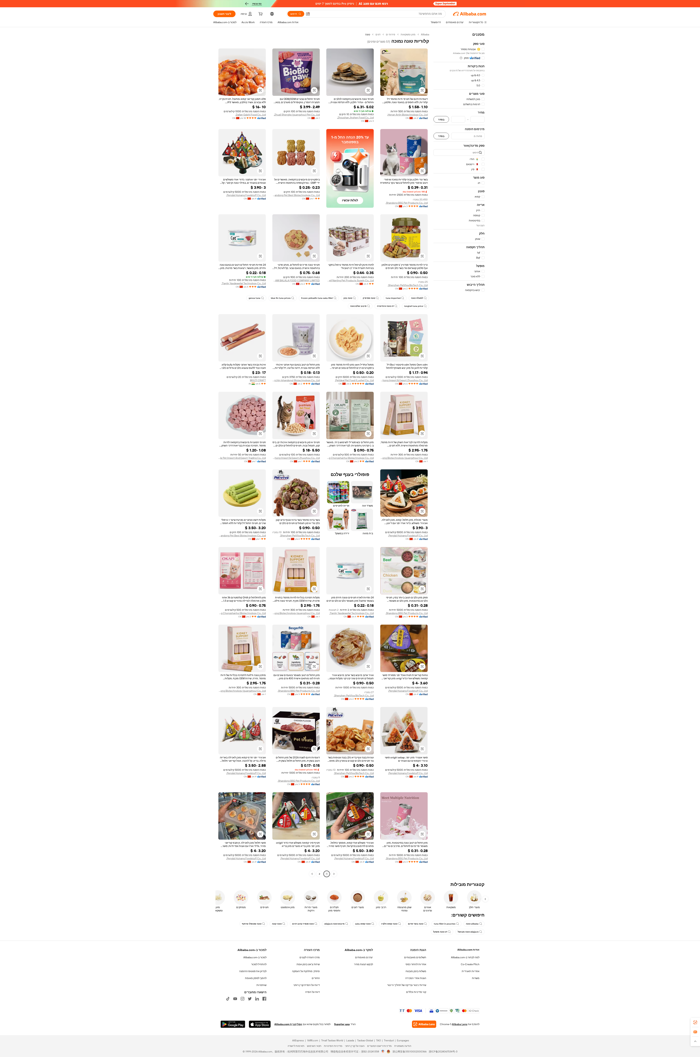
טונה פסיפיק (369, 298)
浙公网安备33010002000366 (409, 1051)
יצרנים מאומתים (364, 957)
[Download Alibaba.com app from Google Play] (233, 1024)
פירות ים (390, 34)
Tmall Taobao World (332, 1040)
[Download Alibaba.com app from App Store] (260, 1024)
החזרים (316, 978)
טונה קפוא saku (363, 924)
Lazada (350, 1040)
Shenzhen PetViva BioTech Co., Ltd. (408, 285)
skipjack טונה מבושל (468, 932)
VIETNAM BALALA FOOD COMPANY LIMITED (296, 280)
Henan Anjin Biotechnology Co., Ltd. (407, 114)
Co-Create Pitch (470, 964)
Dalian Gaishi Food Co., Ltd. (250, 114)
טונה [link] (367, 34)
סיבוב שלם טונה (358, 306)
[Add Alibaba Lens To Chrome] (424, 1024)
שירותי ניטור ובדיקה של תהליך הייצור (406, 985)
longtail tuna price (413, 306)
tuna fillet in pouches (444, 924)
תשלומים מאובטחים (415, 957)
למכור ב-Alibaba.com (255, 957)
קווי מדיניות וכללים (416, 991)
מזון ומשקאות (408, 34)
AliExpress (298, 1040)
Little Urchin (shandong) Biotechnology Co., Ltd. (296, 380)
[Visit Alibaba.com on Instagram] (242, 999)
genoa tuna (254, 298)
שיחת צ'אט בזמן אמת (308, 964)
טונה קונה (277, 924)
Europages (403, 1040)
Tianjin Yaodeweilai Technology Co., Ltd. (243, 283)
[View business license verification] (383, 1051)
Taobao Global (365, 1040)
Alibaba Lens (459, 1024)
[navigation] (459, 455)
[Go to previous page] (334, 874)
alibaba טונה (472, 924)
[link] (695, 1022)
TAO (378, 1040)
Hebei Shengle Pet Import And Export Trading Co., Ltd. (242, 457)
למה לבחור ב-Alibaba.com (465, 957)
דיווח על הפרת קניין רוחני (306, 985)
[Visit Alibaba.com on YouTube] (235, 999)
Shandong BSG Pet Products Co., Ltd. (407, 202)
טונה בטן (347, 298)
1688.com (312, 1040)
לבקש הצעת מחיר (363, 964)
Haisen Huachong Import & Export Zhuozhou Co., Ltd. (404, 380)
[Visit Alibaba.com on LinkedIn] (257, 999)
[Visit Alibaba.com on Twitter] (250, 999)
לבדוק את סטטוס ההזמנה (253, 971)
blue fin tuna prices (281, 298)
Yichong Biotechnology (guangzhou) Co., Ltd (404, 457)
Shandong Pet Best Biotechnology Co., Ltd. (296, 195)
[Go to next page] (312, 874)
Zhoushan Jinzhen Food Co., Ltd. (355, 117)
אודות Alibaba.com (468, 949)
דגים (378, 34)
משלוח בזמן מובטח (416, 971)
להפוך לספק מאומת (256, 978)
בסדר (441, 119)
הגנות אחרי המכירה (415, 978)
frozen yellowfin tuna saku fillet (317, 298)
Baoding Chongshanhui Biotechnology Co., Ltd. (350, 457)
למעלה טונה (417, 298)
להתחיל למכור (259, 964)
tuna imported (393, 298)
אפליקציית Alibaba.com (288, 1024)
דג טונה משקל (440, 932)
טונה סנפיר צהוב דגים (303, 924)
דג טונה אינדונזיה (385, 306)
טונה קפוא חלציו (389, 924)
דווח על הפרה (312, 991)
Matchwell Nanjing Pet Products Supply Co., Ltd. (350, 280)
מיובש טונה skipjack (334, 924)
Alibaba (425, 34)
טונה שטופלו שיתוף (251, 924)
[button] (308, 14)
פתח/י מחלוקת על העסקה (306, 971)
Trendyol (389, 1040)
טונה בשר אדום (415, 924)
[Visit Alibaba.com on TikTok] (228, 999)
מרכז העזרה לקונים (310, 957)
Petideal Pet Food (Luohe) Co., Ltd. (354, 380)
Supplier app (342, 1024)
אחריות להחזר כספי (415, 964)
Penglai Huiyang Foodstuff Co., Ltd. (246, 195)
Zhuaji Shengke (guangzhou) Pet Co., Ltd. (297, 114)
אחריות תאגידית (470, 971)
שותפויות (261, 985)
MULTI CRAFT (258, 380)
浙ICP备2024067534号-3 (443, 1051)
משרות (475, 978)
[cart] (260, 14)
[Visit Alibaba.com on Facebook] (264, 999)
